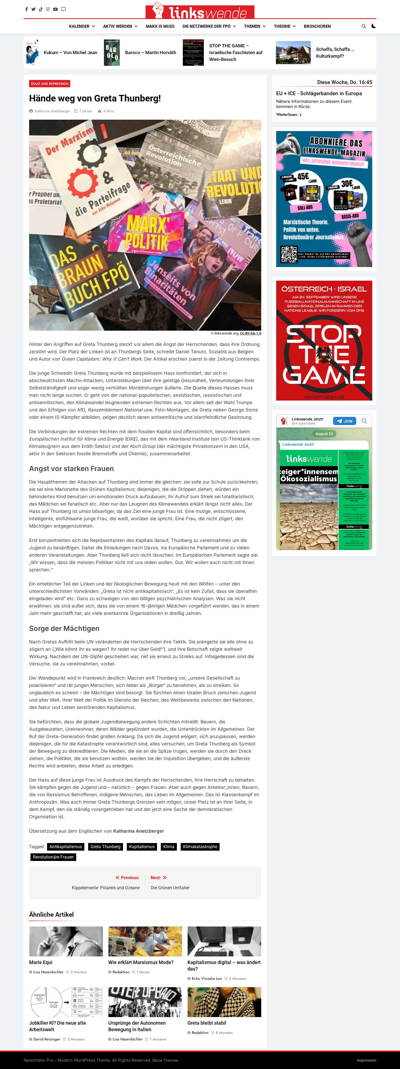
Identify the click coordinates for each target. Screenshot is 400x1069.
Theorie (282, 26)
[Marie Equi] (335, 52)
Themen (252, 26)
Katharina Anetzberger (52, 111)
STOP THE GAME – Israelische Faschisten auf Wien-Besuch (179, 52)
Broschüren (317, 26)
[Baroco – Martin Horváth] (55, 52)
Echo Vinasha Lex (207, 978)
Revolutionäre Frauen (53, 857)
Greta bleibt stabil (206, 1023)
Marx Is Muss (160, 26)
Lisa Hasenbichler (48, 972)
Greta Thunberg (106, 846)
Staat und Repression (49, 83)
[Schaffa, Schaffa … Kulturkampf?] (236, 52)
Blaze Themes (165, 1060)
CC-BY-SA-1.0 (250, 333)
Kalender (79, 26)
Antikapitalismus (66, 846)
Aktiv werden (117, 26)
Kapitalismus (142, 846)
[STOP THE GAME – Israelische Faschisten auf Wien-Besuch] (136, 52)
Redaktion (121, 972)
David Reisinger (46, 1039)
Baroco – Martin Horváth (93, 52)
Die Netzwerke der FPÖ (206, 26)
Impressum (366, 1060)
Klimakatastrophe (200, 846)
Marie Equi (362, 52)
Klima (168, 846)
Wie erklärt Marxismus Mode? (141, 962)
